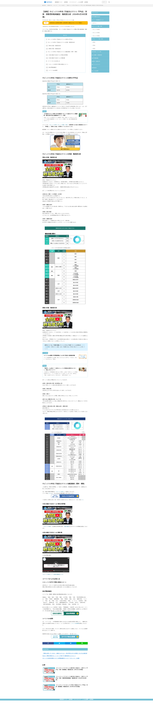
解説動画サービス (58, 2)
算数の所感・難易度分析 (53, 48)
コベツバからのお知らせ (53, 61)
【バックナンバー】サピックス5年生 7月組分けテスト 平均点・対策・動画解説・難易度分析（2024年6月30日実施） (72, 685)
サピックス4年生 (96, 35)
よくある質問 (80, 2)
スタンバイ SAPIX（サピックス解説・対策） (58, 124)
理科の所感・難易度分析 (53, 45)
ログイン (104, 2)
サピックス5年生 (96, 32)
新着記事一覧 (49, 5)
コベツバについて (72, 2)
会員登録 (86, 2)
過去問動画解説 (51, 67)
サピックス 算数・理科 (97, 26)
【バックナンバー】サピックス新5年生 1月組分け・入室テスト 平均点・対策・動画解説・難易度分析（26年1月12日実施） (72, 668)
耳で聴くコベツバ (96, 51)
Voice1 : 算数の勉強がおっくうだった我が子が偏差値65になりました (59, 655)
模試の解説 (66, 526)
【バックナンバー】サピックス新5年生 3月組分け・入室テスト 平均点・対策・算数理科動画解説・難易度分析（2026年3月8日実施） (72, 678)
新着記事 (94, 67)
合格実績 (66, 2)
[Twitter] (59, 643)
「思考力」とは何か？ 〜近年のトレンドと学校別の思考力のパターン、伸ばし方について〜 (60, 369)
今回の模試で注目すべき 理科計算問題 (57, 55)
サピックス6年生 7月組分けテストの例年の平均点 (59, 39)
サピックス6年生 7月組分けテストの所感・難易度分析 (60, 42)
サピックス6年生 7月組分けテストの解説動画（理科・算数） (62, 51)
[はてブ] (70, 643)
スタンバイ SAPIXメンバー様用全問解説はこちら (52, 574)
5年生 (94, 45)
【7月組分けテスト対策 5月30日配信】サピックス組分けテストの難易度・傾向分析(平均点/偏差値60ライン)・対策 (61, 114)
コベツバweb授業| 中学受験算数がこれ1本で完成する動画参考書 (59, 355)
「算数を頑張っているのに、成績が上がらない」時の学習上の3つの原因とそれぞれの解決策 (64, 653)
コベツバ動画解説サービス (98, 19)
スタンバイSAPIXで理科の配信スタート (57, 64)
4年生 (94, 48)
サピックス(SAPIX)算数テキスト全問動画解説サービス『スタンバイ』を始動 (60, 658)
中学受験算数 (95, 58)
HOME (44, 5)
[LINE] (82, 643)
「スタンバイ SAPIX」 (59, 491)
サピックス (55, 5)
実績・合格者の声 (96, 61)
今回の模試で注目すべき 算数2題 (55, 58)
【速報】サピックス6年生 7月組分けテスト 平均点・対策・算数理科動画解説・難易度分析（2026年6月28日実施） (85, 5)
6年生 (94, 42)
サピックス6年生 (96, 29)
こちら (49, 493)
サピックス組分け (62, 5)
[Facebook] (48, 643)
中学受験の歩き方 (96, 16)
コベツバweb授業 (51, 70)
